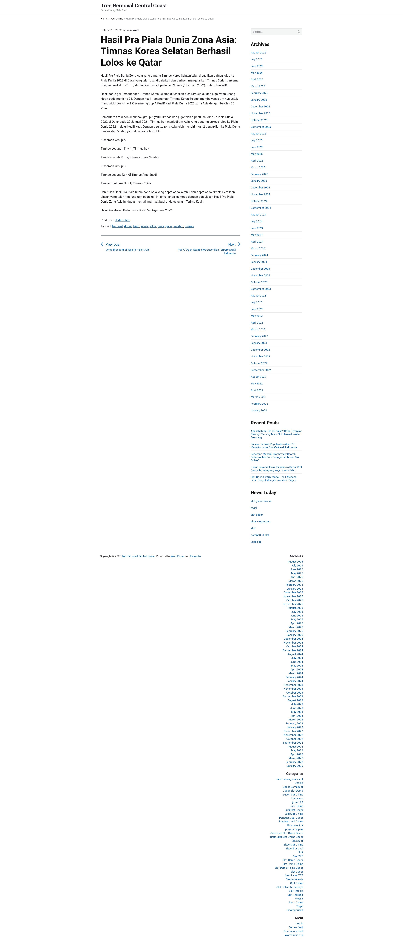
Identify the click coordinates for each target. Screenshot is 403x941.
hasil (136, 226)
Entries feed (296, 927)
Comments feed (293, 931)
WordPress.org (294, 935)
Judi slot (256, 541)
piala (161, 226)
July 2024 (256, 221)
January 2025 (259, 180)
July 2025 (256, 140)
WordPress (177, 556)
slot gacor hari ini (261, 501)
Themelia (195, 556)
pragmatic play (294, 829)
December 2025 (260, 106)
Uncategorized (294, 910)
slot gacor (257, 514)
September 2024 (261, 207)
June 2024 (257, 228)
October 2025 (259, 120)
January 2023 (259, 342)
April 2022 (257, 390)
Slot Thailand (295, 894)
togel (254, 508)
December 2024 (260, 187)
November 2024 (260, 194)
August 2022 (258, 376)
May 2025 (257, 153)
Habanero (297, 798)
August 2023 (258, 295)
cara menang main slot (289, 779)
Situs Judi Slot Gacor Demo (286, 833)
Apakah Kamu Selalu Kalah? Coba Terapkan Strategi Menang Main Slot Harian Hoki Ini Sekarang (276, 434)
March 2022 (258, 396)
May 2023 (257, 315)
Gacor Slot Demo (293, 790)
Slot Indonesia (294, 879)
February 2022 (259, 403)
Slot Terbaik (296, 890)
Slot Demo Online (293, 863)
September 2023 (261, 288)
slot (253, 528)
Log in (299, 923)
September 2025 (261, 126)
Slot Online (296, 883)
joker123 (297, 802)
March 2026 (258, 86)
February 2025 (259, 174)
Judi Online (122, 220)
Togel (299, 906)
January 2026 (259, 99)
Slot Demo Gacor (293, 860)
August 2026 (258, 52)
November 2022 (260, 356)
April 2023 (257, 322)
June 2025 (257, 147)
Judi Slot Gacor (294, 810)
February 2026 (259, 93)
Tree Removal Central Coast (138, 556)
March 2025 (258, 167)
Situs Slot (297, 840)
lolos (153, 226)
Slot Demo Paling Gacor (289, 867)
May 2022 (257, 383)
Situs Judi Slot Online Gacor (286, 836)
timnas (189, 226)
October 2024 (259, 201)
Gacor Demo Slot (293, 786)
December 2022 (260, 349)
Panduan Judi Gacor (291, 817)
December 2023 (260, 268)
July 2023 (256, 302)
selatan (178, 226)
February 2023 (259, 336)
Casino (299, 782)
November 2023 (260, 275)
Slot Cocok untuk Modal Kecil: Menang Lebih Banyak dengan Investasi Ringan (274, 478)
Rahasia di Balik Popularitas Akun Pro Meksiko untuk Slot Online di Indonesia (274, 445)
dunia (128, 226)
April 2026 (257, 79)
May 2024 (257, 234)
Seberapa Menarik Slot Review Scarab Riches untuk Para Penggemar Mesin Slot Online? (275, 457)
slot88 (299, 898)
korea (144, 226)
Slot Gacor (296, 871)
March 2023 (258, 329)
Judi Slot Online (294, 813)
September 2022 (261, 370)
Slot (300, 852)
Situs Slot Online (293, 844)
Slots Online (296, 902)
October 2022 (259, 363)
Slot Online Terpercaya (289, 887)
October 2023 (259, 282)
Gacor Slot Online (292, 794)
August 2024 (258, 214)
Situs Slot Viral (294, 848)
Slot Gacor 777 (294, 875)
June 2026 (257, 66)
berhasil (117, 226)
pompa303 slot (260, 535)
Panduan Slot (295, 825)
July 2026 (256, 59)
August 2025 (258, 133)
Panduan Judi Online (291, 821)
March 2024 (258, 248)
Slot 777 (298, 856)
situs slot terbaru (261, 521)
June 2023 (257, 309)
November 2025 (260, 113)
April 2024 (257, 241)
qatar (168, 226)
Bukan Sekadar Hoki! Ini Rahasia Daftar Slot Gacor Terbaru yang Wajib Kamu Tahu (276, 468)
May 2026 (257, 72)
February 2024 (259, 255)
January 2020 (259, 410)
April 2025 (257, 160)
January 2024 (259, 261)
